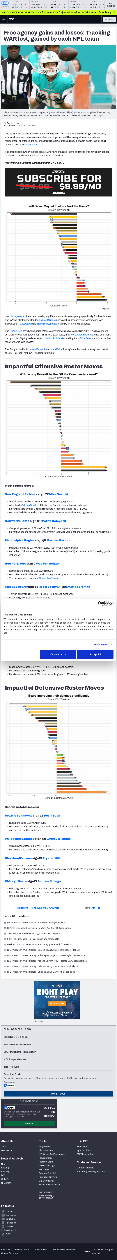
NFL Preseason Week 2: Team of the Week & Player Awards (36, 922)
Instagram (11, 1215)
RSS (8, 1234)
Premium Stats (46, 1162)
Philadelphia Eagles (19, 540)
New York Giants (17, 521)
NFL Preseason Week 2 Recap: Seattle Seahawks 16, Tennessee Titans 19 (44, 950)
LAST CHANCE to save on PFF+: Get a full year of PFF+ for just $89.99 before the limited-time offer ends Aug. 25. (59, 12)
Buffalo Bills (16, 331)
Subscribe (82, 1146)
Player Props (45, 1146)
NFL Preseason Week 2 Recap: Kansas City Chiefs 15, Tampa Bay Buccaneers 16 (47, 961)
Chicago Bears (18, 316)
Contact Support (85, 1168)
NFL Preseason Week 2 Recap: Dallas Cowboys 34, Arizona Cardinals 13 (42, 966)
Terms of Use (40, 1250)
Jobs (3, 1146)
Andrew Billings (49, 881)
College (5, 1179)
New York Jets (15, 563)
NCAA (5, 6)
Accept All (95, 654)
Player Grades (46, 1158)
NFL (5, 3)
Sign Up (29, 1123)
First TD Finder (46, 1150)
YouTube (10, 1219)
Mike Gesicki (86, 338)
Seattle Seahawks (18, 815)
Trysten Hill (51, 858)
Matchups (44, 1169)
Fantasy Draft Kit (47, 1173)
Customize (56, 654)
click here (33, 144)
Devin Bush (52, 815)
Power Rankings (47, 1165)
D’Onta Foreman (78, 586)
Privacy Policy (22, 1250)
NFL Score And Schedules (52, 1154)
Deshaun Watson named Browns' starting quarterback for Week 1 (39, 944)
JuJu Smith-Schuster (54, 338)
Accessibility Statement (64, 1250)
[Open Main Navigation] (3, 19)
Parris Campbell (54, 521)
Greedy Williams (58, 838)
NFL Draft (6, 1183)
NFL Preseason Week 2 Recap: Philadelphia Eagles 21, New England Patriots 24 (46, 955)
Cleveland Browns (18, 858)
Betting (5, 1168)
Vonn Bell (55, 349)
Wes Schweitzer (48, 563)
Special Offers (84, 1150)
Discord (10, 1226)
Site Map (5, 1250)
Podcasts (11, 1230)
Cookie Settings (9, 1253)
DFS (3, 1175)
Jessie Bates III (37, 349)
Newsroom (6, 1150)
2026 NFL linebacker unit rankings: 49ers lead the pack (33, 933)
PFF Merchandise (85, 1154)
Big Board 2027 (46, 1181)
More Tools (58, 1094)
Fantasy (5, 1171)
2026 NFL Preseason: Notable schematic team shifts (33, 939)
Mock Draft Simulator (49, 1185)
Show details (101, 644)
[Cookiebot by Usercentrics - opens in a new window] (100, 603)
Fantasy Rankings (48, 1177)
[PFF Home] (11, 19)
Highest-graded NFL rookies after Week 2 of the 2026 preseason (39, 928)
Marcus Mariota (59, 540)
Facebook (11, 1223)
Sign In (109, 19)
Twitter (9, 1211)
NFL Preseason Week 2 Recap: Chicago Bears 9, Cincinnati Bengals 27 (42, 972)
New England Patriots (81, 334)
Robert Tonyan (49, 586)
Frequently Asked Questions (91, 1171)
